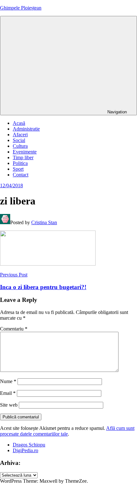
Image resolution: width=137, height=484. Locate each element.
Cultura (20, 146)
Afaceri (20, 134)
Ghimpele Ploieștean (20, 8)
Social (19, 140)
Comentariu (13, 328)
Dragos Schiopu (29, 444)
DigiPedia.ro (25, 450)
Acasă (19, 123)
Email (8, 393)
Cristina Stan (44, 222)
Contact (20, 174)
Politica (20, 163)
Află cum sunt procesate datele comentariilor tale (67, 431)
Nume (8, 381)
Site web (9, 405)
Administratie (26, 129)
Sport (18, 169)
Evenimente (25, 151)
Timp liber (23, 157)
